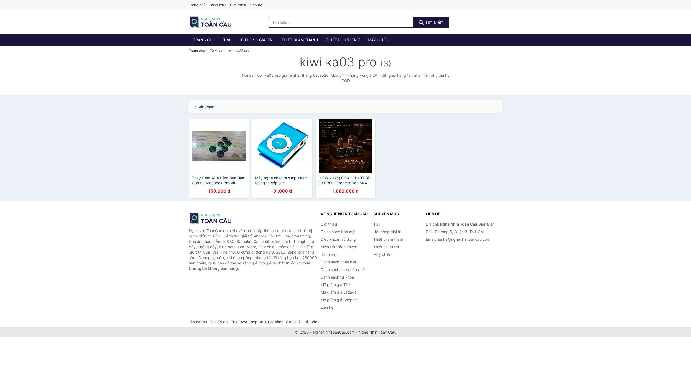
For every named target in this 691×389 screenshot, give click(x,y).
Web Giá (293, 322)
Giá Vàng (276, 322)
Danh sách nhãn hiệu (339, 262)
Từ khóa (216, 50)
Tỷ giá (223, 322)
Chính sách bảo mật (338, 231)
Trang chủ (197, 5)
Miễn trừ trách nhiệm (339, 246)
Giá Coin (310, 322)
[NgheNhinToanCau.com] (210, 22)
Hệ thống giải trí (255, 40)
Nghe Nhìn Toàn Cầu (376, 332)
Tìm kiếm (434, 22)
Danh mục (217, 5)
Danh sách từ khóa (337, 277)
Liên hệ (256, 5)
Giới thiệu (238, 5)
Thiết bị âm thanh (300, 40)
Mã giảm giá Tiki (335, 284)
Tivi (226, 40)
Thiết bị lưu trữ (343, 40)
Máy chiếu (378, 40)
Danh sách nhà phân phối (343, 269)
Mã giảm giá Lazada (339, 292)
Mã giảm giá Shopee (339, 299)
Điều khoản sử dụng (338, 239)
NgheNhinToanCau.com (334, 332)
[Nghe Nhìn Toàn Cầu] (216, 218)
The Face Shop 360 (248, 322)
